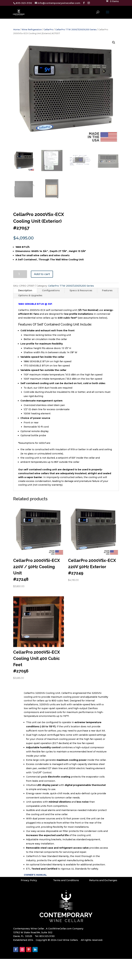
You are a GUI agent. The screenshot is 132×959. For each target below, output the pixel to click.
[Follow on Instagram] (22, 949)
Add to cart (42, 274)
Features (107, 290)
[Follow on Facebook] (15, 949)
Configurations (51, 290)
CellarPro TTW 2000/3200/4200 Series (76, 29)
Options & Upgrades (30, 295)
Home (16, 29)
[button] (114, 42)
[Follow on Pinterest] (28, 949)
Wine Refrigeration (32, 29)
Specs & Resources (81, 290)
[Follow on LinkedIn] (35, 949)
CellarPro (48, 29)
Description (25, 290)
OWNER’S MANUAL (35, 874)
